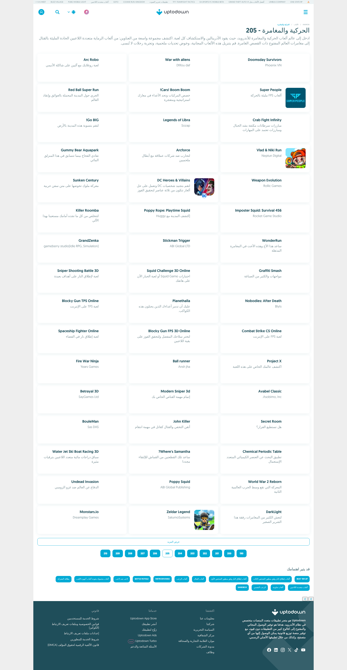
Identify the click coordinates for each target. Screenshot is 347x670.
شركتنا (210, 624)
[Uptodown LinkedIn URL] (276, 650)
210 (105, 553)
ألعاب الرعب (182, 579)
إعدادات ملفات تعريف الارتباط (81, 633)
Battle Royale (142, 579)
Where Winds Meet (37, 2)
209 (118, 553)
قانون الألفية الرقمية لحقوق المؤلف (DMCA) (73, 645)
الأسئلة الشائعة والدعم (144, 646)
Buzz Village (57, 2)
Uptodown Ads (147, 635)
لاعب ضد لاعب (121, 579)
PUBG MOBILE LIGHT (77, 2)
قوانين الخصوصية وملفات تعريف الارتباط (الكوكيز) (75, 625)
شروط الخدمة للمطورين (84, 639)
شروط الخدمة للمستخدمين (83, 618)
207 (143, 553)
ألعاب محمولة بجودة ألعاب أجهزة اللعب (92, 579)
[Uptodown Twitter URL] (289, 650)
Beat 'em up (302, 579)
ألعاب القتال (199, 579)
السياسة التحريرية (203, 629)
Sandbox (242, 587)
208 (130, 553)
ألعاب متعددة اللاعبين (100, 2)
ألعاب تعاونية (278, 587)
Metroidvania (162, 579)
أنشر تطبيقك (149, 624)
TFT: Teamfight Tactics (184, 2)
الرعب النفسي (260, 587)
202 (205, 553)
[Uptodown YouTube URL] (303, 650)
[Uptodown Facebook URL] (269, 650)
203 (192, 553)
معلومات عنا (207, 618)
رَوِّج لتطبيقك (149, 629)
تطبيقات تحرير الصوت (158, 2)
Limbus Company (277, 2)
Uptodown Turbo (143, 641)
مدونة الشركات (205, 646)
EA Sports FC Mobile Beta (212, 2)
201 (217, 553)
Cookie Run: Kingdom (134, 2)
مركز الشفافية (206, 635)
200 (229, 553)
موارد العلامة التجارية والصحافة (196, 641)
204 (180, 553)
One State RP (296, 2)
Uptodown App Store (143, 618)
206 (155, 553)
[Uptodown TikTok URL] (296, 650)
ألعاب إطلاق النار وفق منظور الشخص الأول (229, 579)
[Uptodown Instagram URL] (282, 650)
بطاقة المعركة (63, 579)
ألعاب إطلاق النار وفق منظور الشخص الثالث (271, 579)
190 (241, 553)
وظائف (210, 652)
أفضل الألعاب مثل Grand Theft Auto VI (246, 2)
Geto (115, 2)
